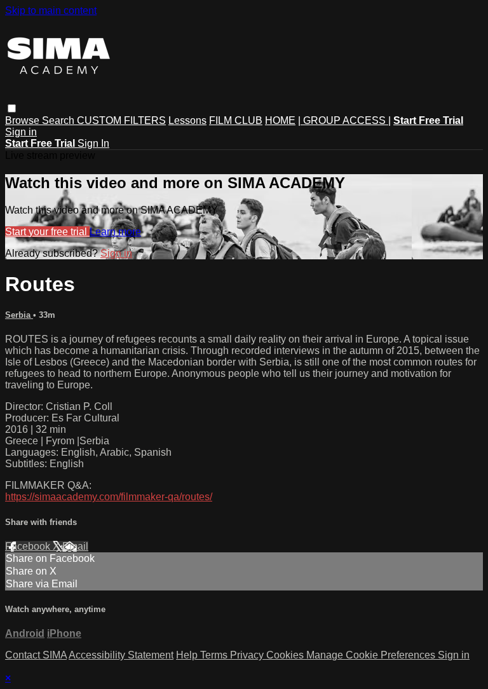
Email (75, 546)
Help (188, 655)
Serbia (19, 315)
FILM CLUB (235, 120)
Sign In (93, 143)
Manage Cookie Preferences (372, 655)
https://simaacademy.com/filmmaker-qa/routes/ (108, 496)
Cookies (286, 655)
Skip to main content (51, 10)
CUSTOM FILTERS (121, 120)
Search (59, 120)
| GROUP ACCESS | (344, 120)
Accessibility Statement (121, 655)
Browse (23, 120)
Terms (215, 655)
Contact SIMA (36, 655)
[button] (12, 108)
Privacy (248, 655)
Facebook (29, 546)
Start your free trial (47, 231)
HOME (280, 120)
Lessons (187, 120)
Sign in (21, 131)
